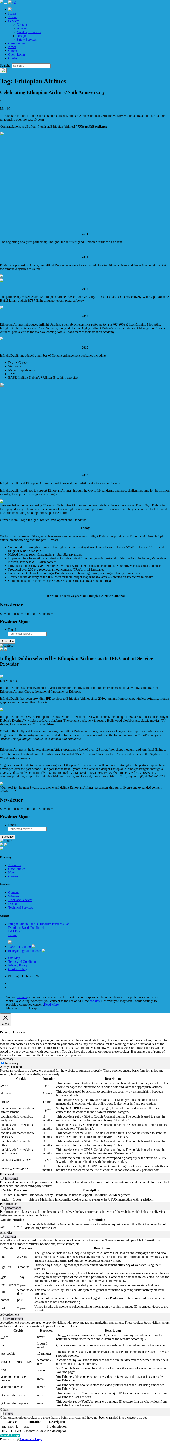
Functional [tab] (7, 1174)
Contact (13, 58)
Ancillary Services (29, 32)
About (12, 17)
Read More (51, 1004)
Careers (13, 50)
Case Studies (16, 43)
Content (22, 24)
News (12, 47)
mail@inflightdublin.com (24, 951)
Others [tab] (4, 1409)
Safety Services (27, 39)
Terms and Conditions (22, 961)
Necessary (11, 1063)
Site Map (14, 958)
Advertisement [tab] (9, 1314)
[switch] (2, 1178)
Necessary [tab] (6, 1059)
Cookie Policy (17, 969)
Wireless (22, 28)
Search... (5, 65)
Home (12, 13)
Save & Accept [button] (10, 1435)
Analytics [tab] (6, 1232)
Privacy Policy (17, 965)
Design (21, 36)
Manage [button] (11, 1008)
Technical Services (20, 907)
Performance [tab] (8, 1204)
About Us (14, 865)
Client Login (16, 54)
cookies (22, 997)
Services (13, 21)
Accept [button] (33, 1008)
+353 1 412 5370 (20, 946)
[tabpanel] (85, 1121)
